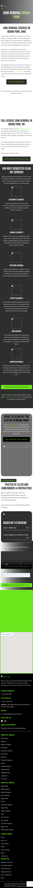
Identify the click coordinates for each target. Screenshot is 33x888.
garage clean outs (13, 425)
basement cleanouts (24, 129)
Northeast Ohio (19, 71)
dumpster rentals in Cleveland (13, 397)
